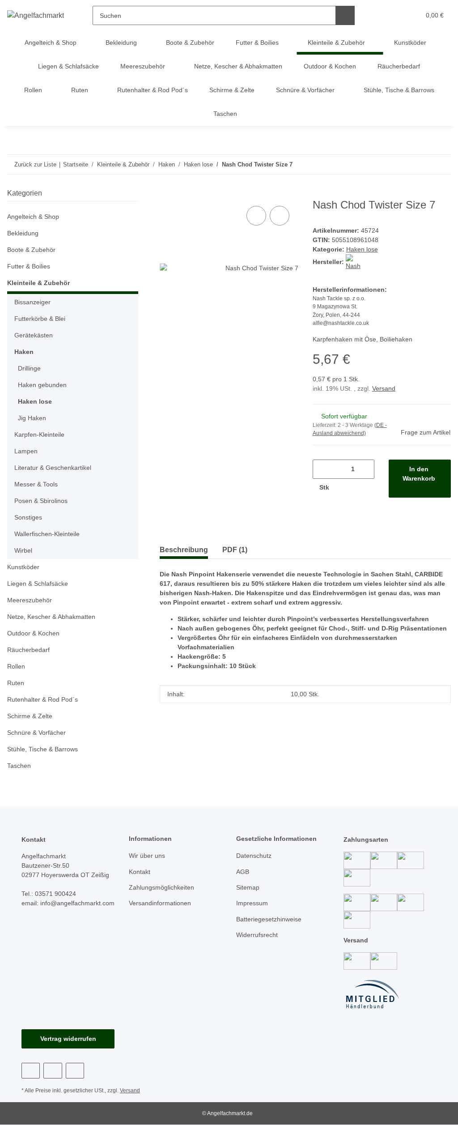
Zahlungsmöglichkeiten (161, 887)
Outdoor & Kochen (33, 633)
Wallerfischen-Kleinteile (47, 533)
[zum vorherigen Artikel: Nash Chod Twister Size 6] (441, 164)
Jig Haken (32, 418)
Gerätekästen (33, 335)
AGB (242, 871)
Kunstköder (23, 567)
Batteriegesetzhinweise (268, 919)
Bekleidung (22, 233)
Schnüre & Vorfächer (36, 732)
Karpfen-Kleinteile (39, 434)
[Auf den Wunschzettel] (279, 216)
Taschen (19, 765)
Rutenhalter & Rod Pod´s (42, 699)
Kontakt (139, 871)
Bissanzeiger (32, 302)
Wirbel (23, 550)
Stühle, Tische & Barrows (42, 749)
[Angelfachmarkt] (35, 16)
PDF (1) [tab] (234, 550)
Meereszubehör (29, 600)
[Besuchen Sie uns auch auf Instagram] (52, 1070)
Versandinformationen (160, 903)
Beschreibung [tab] (184, 550)
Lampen (26, 451)
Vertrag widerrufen (68, 1038)
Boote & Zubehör (31, 249)
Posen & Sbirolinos (41, 500)
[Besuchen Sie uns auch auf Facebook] (30, 1070)
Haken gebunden (42, 384)
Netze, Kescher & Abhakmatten (51, 616)
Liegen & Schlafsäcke (37, 583)
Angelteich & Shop (33, 216)
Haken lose (362, 249)
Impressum (252, 903)
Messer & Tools (36, 484)
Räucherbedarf (28, 649)
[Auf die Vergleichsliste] (256, 216)
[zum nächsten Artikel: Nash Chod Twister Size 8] (422, 164)
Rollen (16, 666)
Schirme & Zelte (29, 716)
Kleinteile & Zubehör (38, 282)
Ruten (15, 682)
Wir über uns (147, 855)
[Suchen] (345, 15)
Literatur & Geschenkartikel (52, 467)
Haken (24, 351)
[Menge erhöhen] (345, 487)
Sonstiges (28, 517)
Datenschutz (253, 855)
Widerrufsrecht (257, 934)
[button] (378, 15)
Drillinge (29, 368)
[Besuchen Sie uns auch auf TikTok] (75, 1070)
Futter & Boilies (28, 266)
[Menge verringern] (322, 469)
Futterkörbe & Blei (39, 318)
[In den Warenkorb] (167, 194)
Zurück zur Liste (35, 164)
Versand (383, 388)
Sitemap (247, 887)
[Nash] (353, 261)
